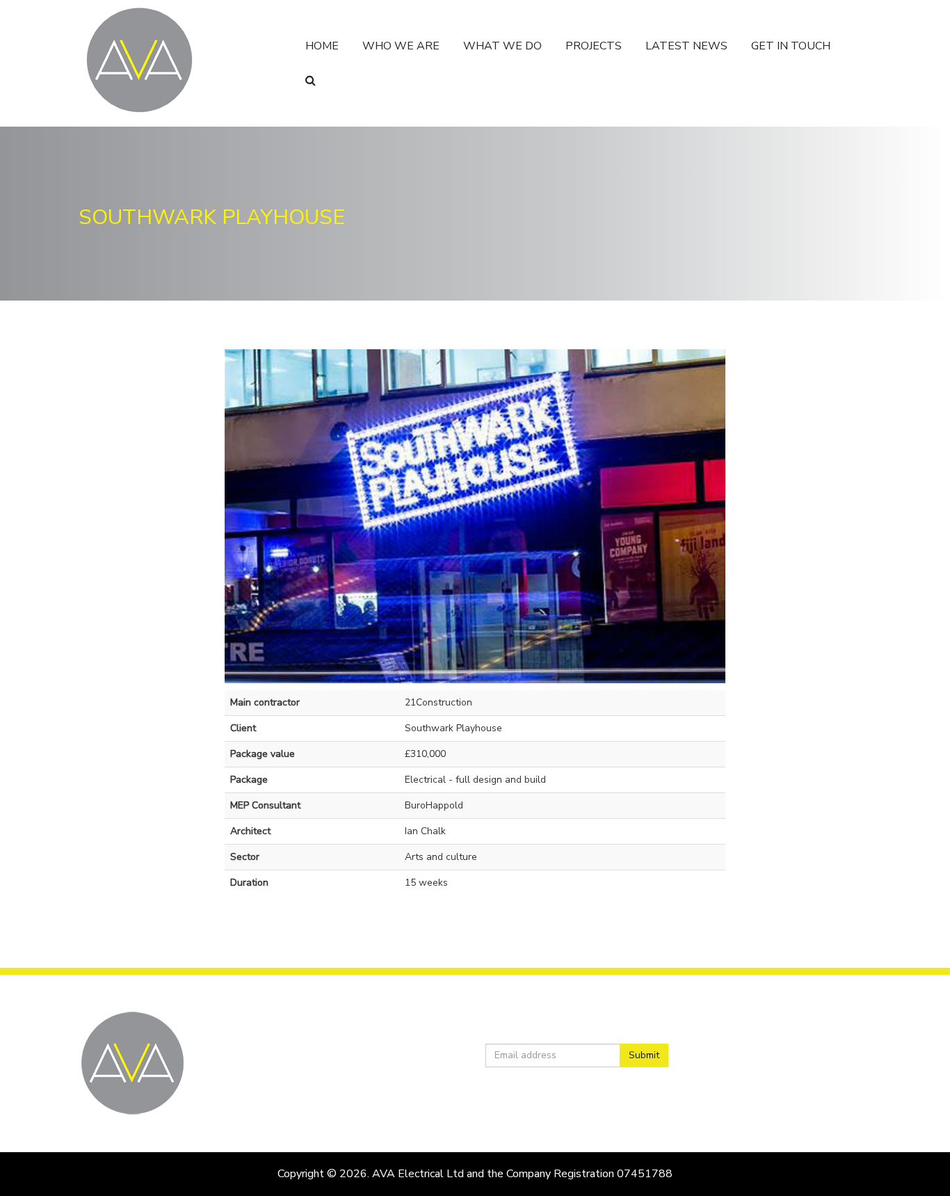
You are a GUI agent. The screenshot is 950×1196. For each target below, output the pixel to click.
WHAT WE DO (502, 46)
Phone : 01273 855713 (330, 1078)
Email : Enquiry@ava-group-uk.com (354, 1092)
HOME (322, 46)
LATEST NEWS (686, 46)
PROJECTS (593, 46)
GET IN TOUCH (790, 46)
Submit (644, 1055)
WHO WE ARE (401, 46)
